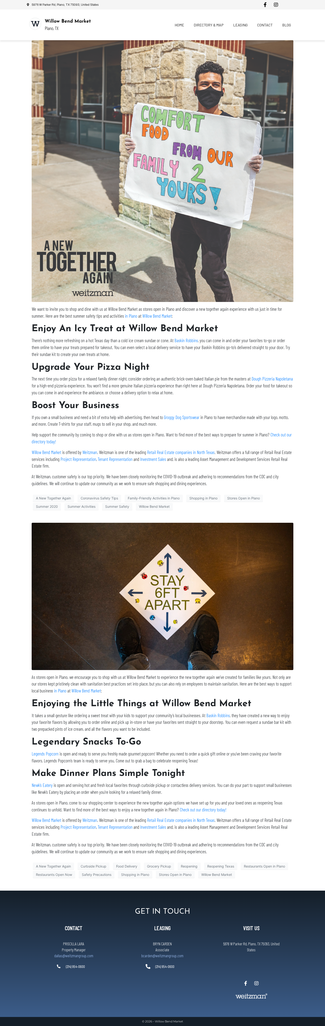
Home (179, 25)
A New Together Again (53, 498)
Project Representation (78, 459)
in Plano (131, 316)
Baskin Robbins (186, 340)
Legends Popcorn (45, 753)
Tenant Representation (115, 459)
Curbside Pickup (93, 866)
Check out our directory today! (203, 809)
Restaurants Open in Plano (264, 866)
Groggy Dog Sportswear (181, 417)
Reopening (189, 866)
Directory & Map (209, 25)
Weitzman (89, 452)
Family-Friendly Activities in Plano (154, 498)
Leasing (240, 25)
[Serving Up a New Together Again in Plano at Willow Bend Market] (162, 595)
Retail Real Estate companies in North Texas (181, 452)
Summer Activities (81, 506)
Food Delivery (126, 866)
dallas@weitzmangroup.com (73, 955)
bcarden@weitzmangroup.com (162, 955)
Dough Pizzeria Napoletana (272, 378)
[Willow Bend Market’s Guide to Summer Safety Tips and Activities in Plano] (162, 170)
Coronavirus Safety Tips (99, 498)
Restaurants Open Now (54, 875)
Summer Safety (117, 506)
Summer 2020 (47, 506)
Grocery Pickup (159, 866)
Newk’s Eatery (42, 785)
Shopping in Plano (203, 498)
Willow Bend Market (68, 21)
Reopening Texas (220, 866)
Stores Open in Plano (243, 498)
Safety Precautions (96, 875)
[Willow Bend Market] (35, 24)
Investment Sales (153, 459)
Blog (286, 25)
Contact (265, 25)
